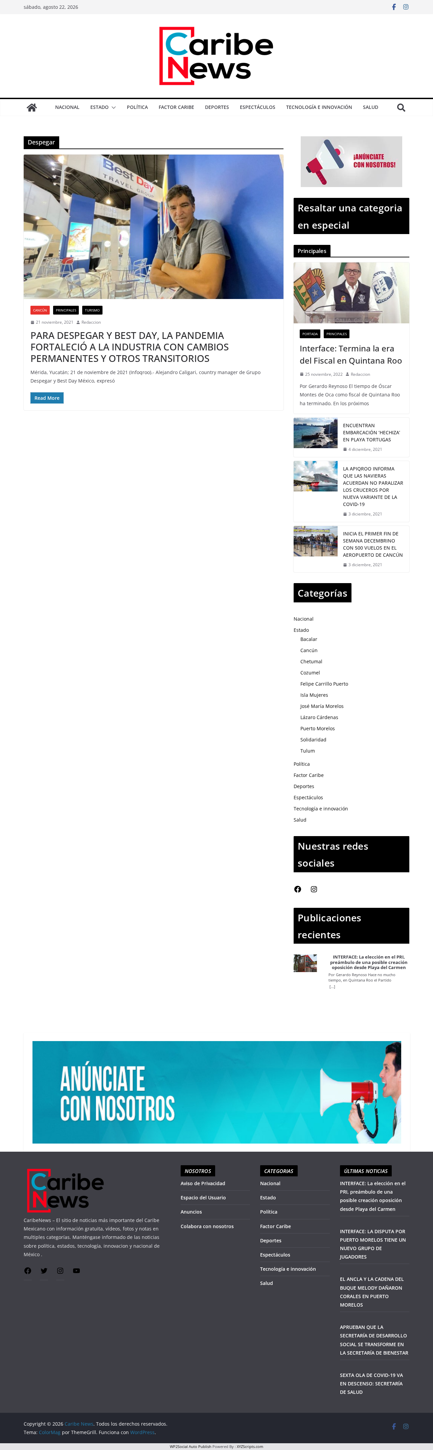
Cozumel (310, 672)
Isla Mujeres (314, 695)
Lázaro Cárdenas (319, 717)
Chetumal (311, 661)
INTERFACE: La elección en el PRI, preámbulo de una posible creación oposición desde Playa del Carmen (369, 962)
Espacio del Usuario (203, 1197)
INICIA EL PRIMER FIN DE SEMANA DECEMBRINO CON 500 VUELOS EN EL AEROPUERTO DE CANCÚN (373, 544)
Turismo (92, 310)
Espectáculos (257, 107)
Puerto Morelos (317, 728)
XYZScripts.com (250, 1446)
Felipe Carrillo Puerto (324, 684)
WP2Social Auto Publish (190, 1446)
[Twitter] (44, 1273)
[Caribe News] (32, 107)
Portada (310, 333)
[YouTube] (76, 1273)
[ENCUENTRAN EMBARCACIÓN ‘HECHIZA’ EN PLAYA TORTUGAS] (316, 437)
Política (137, 107)
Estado (99, 107)
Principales (66, 310)
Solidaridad (313, 739)
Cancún (40, 310)
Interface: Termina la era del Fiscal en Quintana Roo (351, 354)
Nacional (67, 107)
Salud (370, 107)
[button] (112, 107)
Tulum (307, 750)
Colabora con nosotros (207, 1226)
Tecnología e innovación (319, 107)
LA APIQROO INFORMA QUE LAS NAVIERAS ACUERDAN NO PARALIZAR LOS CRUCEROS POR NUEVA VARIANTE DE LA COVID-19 (373, 486)
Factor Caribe (176, 107)
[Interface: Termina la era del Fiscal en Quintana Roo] (351, 292)
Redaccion (91, 322)
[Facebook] (298, 891)
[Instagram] (314, 891)
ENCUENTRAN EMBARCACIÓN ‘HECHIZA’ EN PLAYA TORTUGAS (371, 432)
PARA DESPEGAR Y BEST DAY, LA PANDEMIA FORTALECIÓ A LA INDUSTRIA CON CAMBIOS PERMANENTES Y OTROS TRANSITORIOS (129, 346)
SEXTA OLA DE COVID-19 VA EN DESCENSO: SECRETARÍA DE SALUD (371, 1383)
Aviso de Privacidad (203, 1183)
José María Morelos (322, 706)
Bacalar (308, 639)
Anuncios (191, 1212)
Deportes (217, 107)
